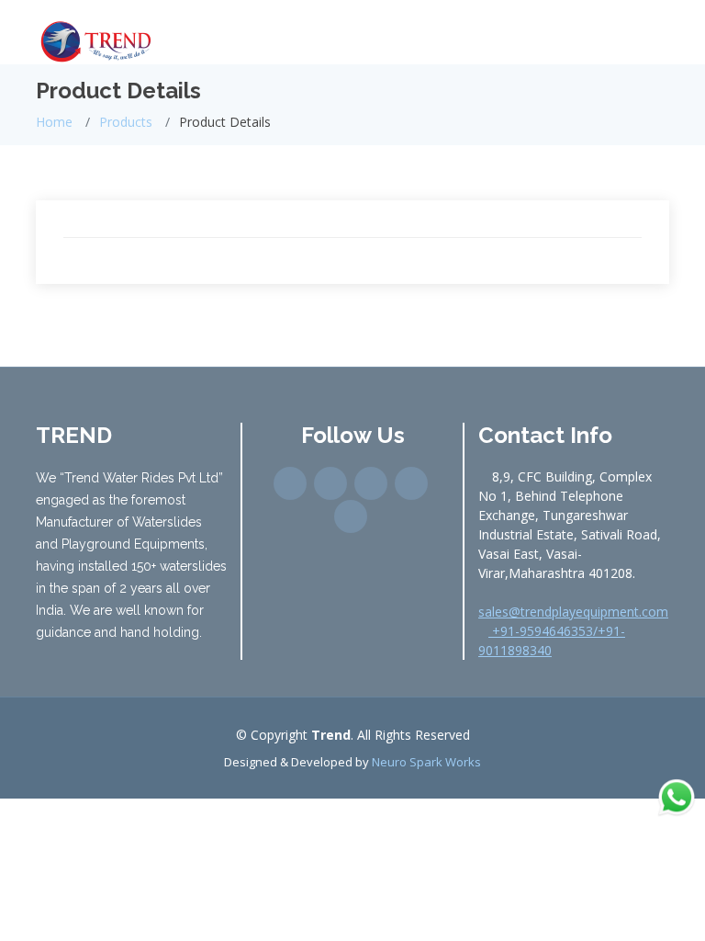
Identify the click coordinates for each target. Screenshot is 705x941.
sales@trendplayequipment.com (573, 611)
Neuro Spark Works (426, 762)
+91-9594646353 (540, 631)
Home (54, 121)
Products (125, 121)
